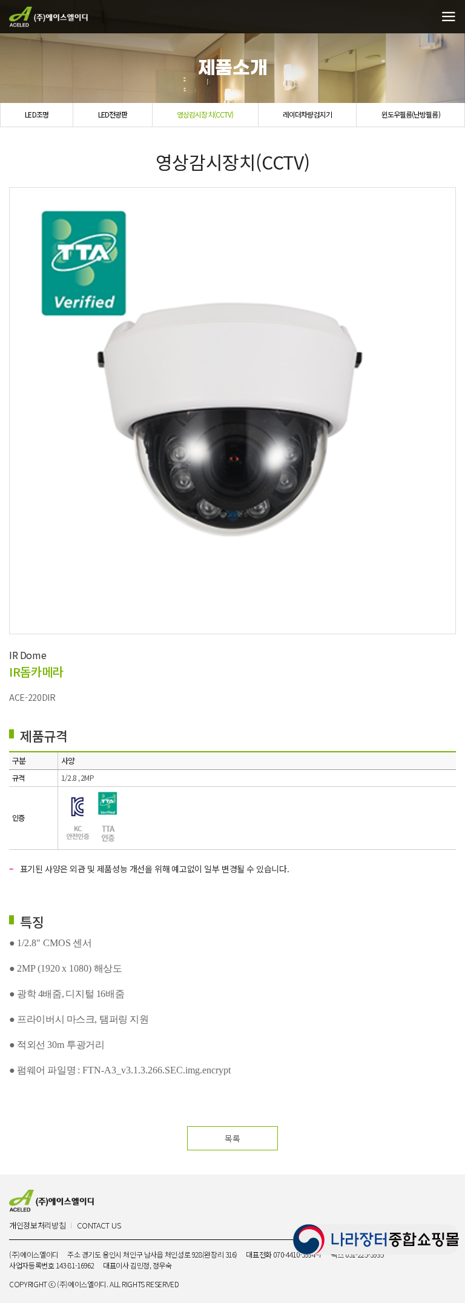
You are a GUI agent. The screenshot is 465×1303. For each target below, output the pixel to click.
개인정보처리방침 (37, 1225)
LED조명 (36, 114)
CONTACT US (98, 1225)
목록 (232, 1138)
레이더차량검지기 (307, 114)
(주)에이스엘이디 (48, 17)
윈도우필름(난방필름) (410, 114)
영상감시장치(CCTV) (205, 114)
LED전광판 (113, 114)
